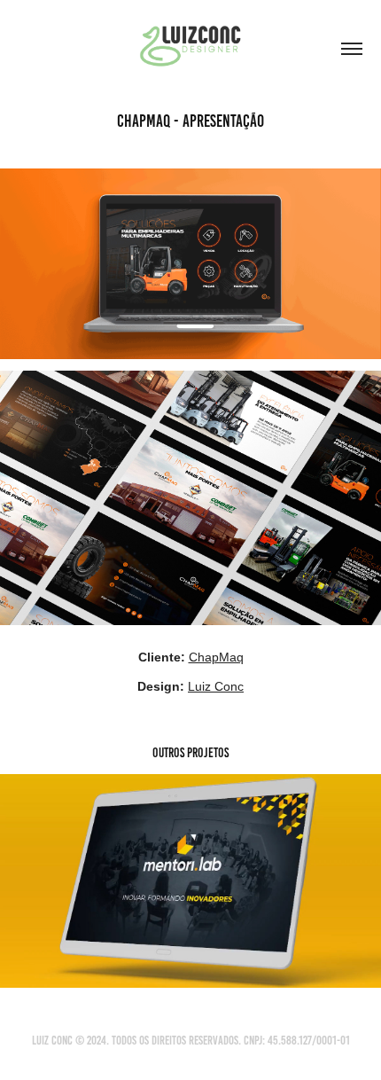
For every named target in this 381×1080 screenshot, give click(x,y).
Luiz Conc (216, 686)
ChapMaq (216, 657)
